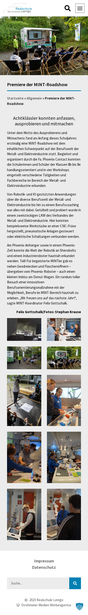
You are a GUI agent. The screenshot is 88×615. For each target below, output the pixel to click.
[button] (67, 8)
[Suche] (75, 583)
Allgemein (34, 98)
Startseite (15, 98)
